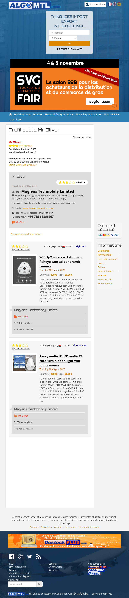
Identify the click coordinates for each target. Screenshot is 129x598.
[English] (114, 4)
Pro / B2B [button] (111, 114)
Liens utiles (71, 526)
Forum (12, 570)
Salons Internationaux (105, 269)
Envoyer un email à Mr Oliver (26, 234)
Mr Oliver (21, 222)
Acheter (58, 526)
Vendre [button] (14, 119)
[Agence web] (81, 593)
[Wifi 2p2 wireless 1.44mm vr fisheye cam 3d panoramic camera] (24, 269)
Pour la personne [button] (88, 114)
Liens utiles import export (108, 261)
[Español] (119, 4)
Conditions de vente (19, 573)
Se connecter (55, 566)
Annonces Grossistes (41, 526)
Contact (52, 563)
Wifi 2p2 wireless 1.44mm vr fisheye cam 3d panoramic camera (61, 261)
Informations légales (20, 576)
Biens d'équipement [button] (58, 114)
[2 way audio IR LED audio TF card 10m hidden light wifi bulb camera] (24, 362)
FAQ (11, 563)
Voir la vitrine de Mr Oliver (22, 164)
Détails (28, 145)
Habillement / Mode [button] (27, 114)
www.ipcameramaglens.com (38, 208)
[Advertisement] (49, 472)
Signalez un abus (82, 137)
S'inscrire (53, 570)
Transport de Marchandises (105, 281)
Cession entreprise (89, 526)
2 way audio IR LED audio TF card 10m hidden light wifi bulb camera (60, 360)
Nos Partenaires (17, 566)
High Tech (81, 246)
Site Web (102, 275)
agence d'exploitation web (59, 593)
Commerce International (105, 252)
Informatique (79, 345)
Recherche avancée (70, 49)
